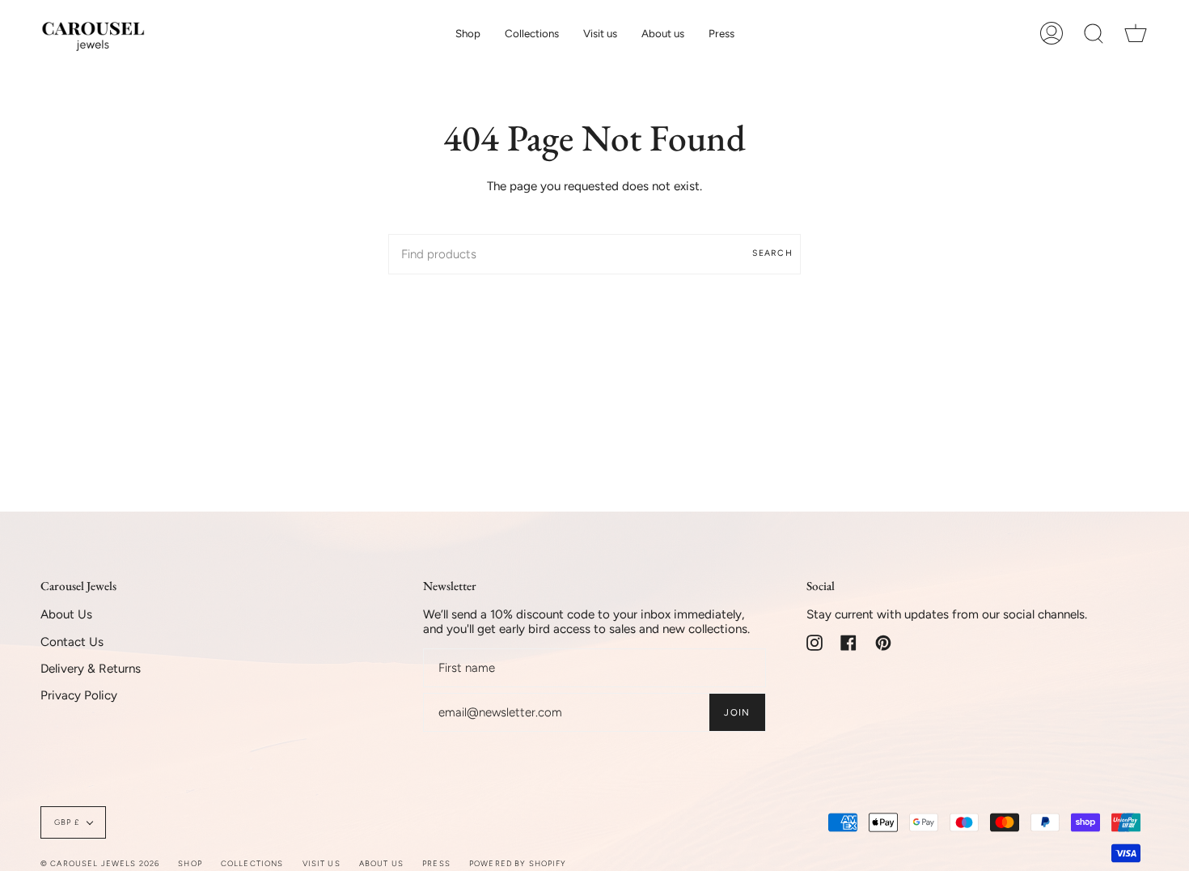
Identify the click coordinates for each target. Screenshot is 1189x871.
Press (436, 863)
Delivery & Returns (90, 668)
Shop (190, 863)
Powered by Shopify (518, 863)
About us (381, 863)
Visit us (322, 863)
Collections (252, 863)
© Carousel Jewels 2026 (99, 863)
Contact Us (72, 642)
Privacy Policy (78, 695)
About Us (66, 614)
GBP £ (66, 822)
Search (772, 253)
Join (737, 712)
